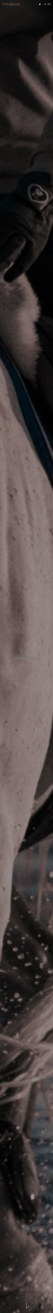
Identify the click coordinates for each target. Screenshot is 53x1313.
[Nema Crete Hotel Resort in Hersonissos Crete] (4, 4)
